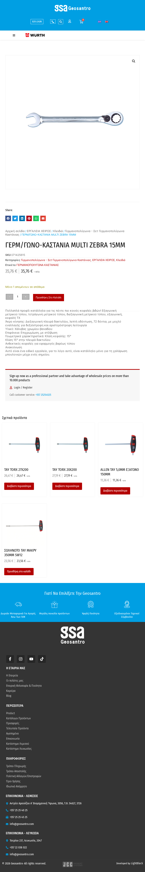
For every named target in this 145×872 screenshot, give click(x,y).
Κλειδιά (58, 231)
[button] (60, 21)
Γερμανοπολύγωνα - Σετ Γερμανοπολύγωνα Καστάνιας (56, 260)
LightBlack (137, 863)
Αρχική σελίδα (15, 231)
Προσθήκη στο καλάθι (48, 297)
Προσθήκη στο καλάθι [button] (19, 571)
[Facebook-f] (10, 659)
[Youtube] (31, 659)
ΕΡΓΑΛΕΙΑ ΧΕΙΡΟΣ (39, 231)
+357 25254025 (43, 394)
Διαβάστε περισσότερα (19, 486)
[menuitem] (99, 21)
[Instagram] (21, 659)
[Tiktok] (42, 659)
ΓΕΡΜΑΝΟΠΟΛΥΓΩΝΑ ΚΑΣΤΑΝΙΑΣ (37, 265)
